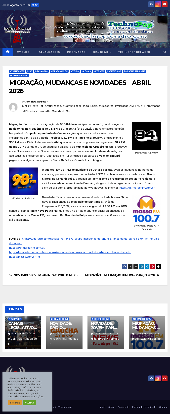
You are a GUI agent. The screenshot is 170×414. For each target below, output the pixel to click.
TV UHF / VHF (15, 319)
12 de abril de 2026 (147, 333)
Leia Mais (15, 402)
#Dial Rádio (90, 106)
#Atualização (53, 106)
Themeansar (64, 407)
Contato (163, 407)
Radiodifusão (114, 71)
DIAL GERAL (101, 52)
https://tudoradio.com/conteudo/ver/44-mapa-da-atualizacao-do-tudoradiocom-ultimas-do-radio (70, 252)
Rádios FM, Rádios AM (134, 71)
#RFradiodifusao (33, 111)
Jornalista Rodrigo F (36, 101)
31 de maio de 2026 (64, 333)
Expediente (123, 407)
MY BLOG (23, 52)
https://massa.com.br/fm (24, 256)
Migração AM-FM (59, 71)
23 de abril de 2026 (106, 333)
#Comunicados (72, 106)
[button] (165, 52)
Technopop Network (134, 52)
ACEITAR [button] (29, 402)
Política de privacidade (144, 407)
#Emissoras (106, 106)
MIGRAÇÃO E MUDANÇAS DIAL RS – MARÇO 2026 (120, 275)
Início (102, 407)
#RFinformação (150, 106)
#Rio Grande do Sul (57, 111)
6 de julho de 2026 (23, 333)
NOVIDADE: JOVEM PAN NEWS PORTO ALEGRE (47, 275)
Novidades (99, 71)
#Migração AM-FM (127, 106)
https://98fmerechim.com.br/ (137, 187)
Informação (76, 52)
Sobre (111, 407)
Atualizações (49, 52)
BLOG (29, 71)
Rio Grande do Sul (19, 75)
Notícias (86, 71)
